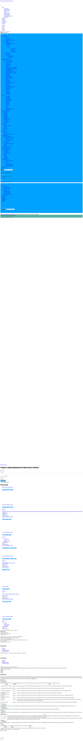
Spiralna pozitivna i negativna (11, 71)
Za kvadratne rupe (9, 99)
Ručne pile (6, 128)
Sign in (3, 174)
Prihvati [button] (9, 669)
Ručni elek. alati (7, 10)
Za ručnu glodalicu (9, 78)
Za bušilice (8, 96)
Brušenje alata (5, 166)
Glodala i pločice (7, 9)
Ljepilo (5, 155)
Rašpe (5, 127)
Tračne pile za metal (9, 165)
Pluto (5, 156)
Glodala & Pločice (5, 59)
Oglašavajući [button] (2, 720)
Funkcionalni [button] (2, 703)
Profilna (7, 66)
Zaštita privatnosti (5, 651)
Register (3, 178)
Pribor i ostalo (6, 14)
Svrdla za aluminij (9, 164)
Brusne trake (6, 149)
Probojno (8, 103)
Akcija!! (3, 167)
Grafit (5, 154)
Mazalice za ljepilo (7, 125)
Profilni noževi (8, 93)
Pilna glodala (8, 44)
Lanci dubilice (6, 142)
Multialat (5, 117)
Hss (8, 45)
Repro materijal (7, 13)
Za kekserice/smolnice (10, 43)
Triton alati (6, 121)
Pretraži (2, 169)
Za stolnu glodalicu (9, 87)
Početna (1, 214)
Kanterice (6, 116)
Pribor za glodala (9, 61)
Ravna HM (8, 91)
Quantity (2, 479)
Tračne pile (8, 52)
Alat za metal (4, 159)
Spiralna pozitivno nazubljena (11, 68)
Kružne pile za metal (9, 160)
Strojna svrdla (8, 100)
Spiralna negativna (9, 69)
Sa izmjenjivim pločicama (10, 82)
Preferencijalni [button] (3, 707)
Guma (5, 141)
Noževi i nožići (6, 12)
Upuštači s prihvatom (10, 108)
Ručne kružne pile (7, 118)
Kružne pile (6, 8)
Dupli (13, 49)
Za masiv (7, 37)
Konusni (13, 50)
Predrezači (14, 48)
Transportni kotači (7, 146)
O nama (3, 22)
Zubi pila (9, 58)
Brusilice (5, 112)
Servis (3, 20)
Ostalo (5, 144)
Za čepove (8, 97)
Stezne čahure (8, 75)
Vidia (7, 36)
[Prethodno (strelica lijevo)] (0, 740)
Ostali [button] (1, 723)
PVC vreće (6, 157)
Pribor (5, 126)
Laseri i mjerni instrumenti (9, 137)
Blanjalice (6, 111)
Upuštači (7, 105)
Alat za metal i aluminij (8, 15)
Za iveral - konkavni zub (10, 40)
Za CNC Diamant (9, 62)
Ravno (7, 102)
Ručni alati (6, 17)
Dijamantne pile (11, 55)
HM (6, 106)
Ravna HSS (8, 92)
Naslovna (3, 25)
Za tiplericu (8, 101)
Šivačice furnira (7, 119)
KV (8, 46)
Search (3, 208)
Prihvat (7, 104)
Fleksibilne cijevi (7, 136)
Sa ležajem (8, 81)
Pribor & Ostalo (5, 135)
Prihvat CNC (8, 74)
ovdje (65, 668)
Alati (3, 7)
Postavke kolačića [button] (4, 669)
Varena (7, 84)
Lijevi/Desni (14, 51)
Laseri (7, 138)
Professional (8, 64)
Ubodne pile (10, 56)
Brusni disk (6, 151)
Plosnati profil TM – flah (8, 134)
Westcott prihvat (9, 77)
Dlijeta (5, 124)
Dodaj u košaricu (5, 515)
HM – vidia (6, 132)
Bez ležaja (8, 80)
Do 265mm (8, 54)
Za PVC (7, 41)
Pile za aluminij (8, 163)
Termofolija (6, 158)
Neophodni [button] (2, 679)
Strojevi (3, 18)
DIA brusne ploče (7, 153)
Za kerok (7, 42)
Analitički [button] (2, 710)
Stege (5, 129)
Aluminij (3, 19)
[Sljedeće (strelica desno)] (1, 740)
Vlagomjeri (8, 140)
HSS (7, 107)
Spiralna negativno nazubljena (11, 67)
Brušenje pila (4, 21)
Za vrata (7, 90)
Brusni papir (6, 152)
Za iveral (7, 38)
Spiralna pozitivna (9, 70)
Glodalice (5, 115)
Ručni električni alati (6, 110)
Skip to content (10, 0)
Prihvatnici (8, 73)
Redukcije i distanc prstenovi (11, 72)
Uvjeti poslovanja (5, 650)
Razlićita (7, 89)
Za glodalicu (8, 98)
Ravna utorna (8, 83)
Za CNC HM (8, 65)
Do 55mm (8, 53)
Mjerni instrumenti (9, 139)
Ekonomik (8, 63)
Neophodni (4, 680)
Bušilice (5, 114)
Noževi (3, 130)
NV (8, 47)
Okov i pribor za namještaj (9, 143)
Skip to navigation (3, 0)
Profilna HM (8, 88)
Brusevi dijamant (7, 148)
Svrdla (5, 11)
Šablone (5, 145)
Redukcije (8, 109)
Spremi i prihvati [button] (3, 730)
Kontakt (3, 23)
